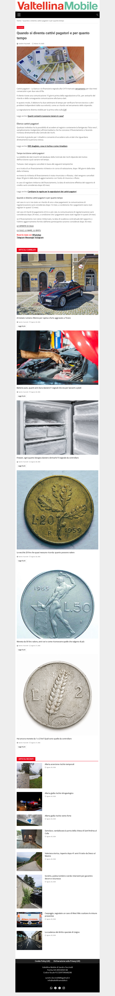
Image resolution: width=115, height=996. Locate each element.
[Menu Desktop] (19, 15)
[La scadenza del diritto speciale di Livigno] (29, 940)
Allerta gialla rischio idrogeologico (59, 793)
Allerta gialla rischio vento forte (58, 816)
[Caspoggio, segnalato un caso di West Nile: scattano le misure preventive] (29, 919)
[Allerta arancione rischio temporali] (29, 775)
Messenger (29, 237)
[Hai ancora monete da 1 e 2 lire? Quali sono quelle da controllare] (57, 695)
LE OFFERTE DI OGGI (25, 226)
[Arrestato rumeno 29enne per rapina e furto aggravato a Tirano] (57, 284)
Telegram (21, 237)
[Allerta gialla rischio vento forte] (29, 820)
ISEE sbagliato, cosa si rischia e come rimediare (47, 146)
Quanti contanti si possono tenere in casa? (46, 116)
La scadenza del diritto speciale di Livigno (62, 932)
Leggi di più (21, 326)
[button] (97, 14)
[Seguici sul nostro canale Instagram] (64, 987)
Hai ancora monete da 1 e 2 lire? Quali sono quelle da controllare (44, 738)
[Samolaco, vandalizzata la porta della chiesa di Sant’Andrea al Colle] (29, 839)
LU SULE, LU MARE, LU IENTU (29, 230)
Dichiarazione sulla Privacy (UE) (67, 961)
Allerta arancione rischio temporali (59, 764)
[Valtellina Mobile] (57, 5)
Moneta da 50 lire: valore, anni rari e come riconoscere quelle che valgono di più (50, 641)
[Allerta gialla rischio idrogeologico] (29, 801)
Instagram (39, 237)
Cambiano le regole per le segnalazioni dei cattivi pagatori (52, 191)
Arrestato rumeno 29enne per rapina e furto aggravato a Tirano (44, 318)
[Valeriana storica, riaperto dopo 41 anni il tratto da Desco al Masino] (29, 861)
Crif (64, 110)
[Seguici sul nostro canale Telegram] (55, 987)
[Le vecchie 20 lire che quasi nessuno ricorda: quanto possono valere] (57, 509)
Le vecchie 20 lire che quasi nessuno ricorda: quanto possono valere (45, 552)
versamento (80, 88)
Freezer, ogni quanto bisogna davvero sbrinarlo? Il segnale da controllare (48, 458)
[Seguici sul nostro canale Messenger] (59, 987)
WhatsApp (36, 235)
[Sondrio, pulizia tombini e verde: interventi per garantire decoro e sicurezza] (29, 891)
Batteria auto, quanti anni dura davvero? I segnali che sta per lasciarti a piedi (49, 388)
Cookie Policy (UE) (42, 961)
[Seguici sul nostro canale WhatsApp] (51, 987)
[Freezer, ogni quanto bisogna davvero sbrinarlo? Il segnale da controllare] (57, 427)
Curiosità (20, 27)
